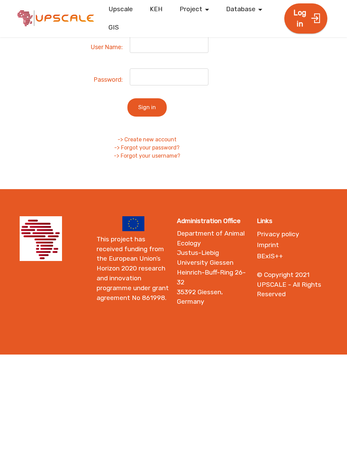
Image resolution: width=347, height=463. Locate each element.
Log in (299, 18)
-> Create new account (147, 139)
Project (191, 9)
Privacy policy (278, 234)
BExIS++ (270, 256)
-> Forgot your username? (147, 156)
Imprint (268, 245)
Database (241, 9)
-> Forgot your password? (147, 147)
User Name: (107, 47)
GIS (113, 27)
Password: (108, 79)
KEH (156, 9)
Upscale (120, 9)
